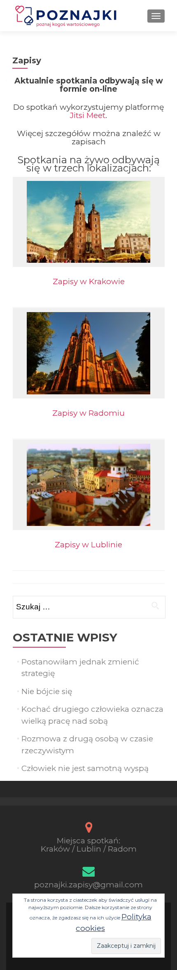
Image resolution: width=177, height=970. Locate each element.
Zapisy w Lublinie (88, 544)
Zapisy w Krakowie (89, 281)
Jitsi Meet (87, 115)
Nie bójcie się (46, 691)
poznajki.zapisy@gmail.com (88, 884)
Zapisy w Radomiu (88, 413)
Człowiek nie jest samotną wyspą (85, 768)
